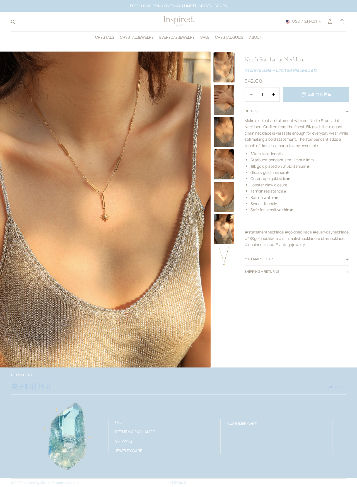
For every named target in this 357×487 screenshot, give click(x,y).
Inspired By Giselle (36, 482)
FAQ (118, 422)
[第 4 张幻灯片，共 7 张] (224, 164)
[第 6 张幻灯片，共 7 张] (224, 229)
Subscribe (336, 387)
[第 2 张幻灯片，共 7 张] (224, 100)
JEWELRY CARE (128, 450)
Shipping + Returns (262, 271)
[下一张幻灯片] (204, 209)
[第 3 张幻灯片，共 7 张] (224, 132)
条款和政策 (178, 482)
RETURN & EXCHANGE (135, 431)
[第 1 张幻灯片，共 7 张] (224, 67)
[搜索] (13, 22)
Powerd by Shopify (65, 482)
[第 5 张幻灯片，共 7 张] (224, 197)
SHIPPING (123, 441)
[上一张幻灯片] (6, 209)
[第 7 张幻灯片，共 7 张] (224, 258)
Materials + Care (260, 259)
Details (251, 111)
